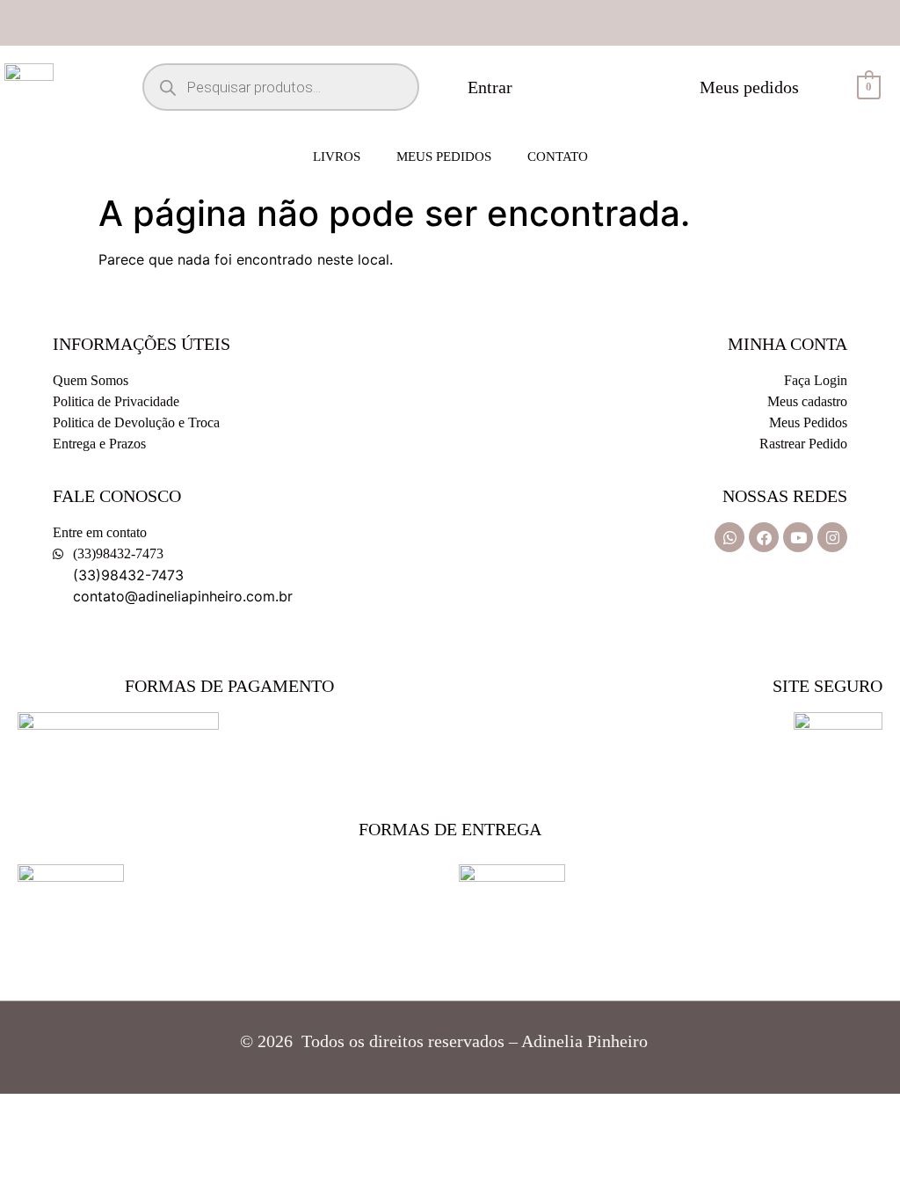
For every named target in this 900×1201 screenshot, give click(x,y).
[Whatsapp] (729, 537)
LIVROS (336, 156)
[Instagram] (832, 537)
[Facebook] (764, 537)
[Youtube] (798, 537)
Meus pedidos (443, 156)
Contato (557, 156)
